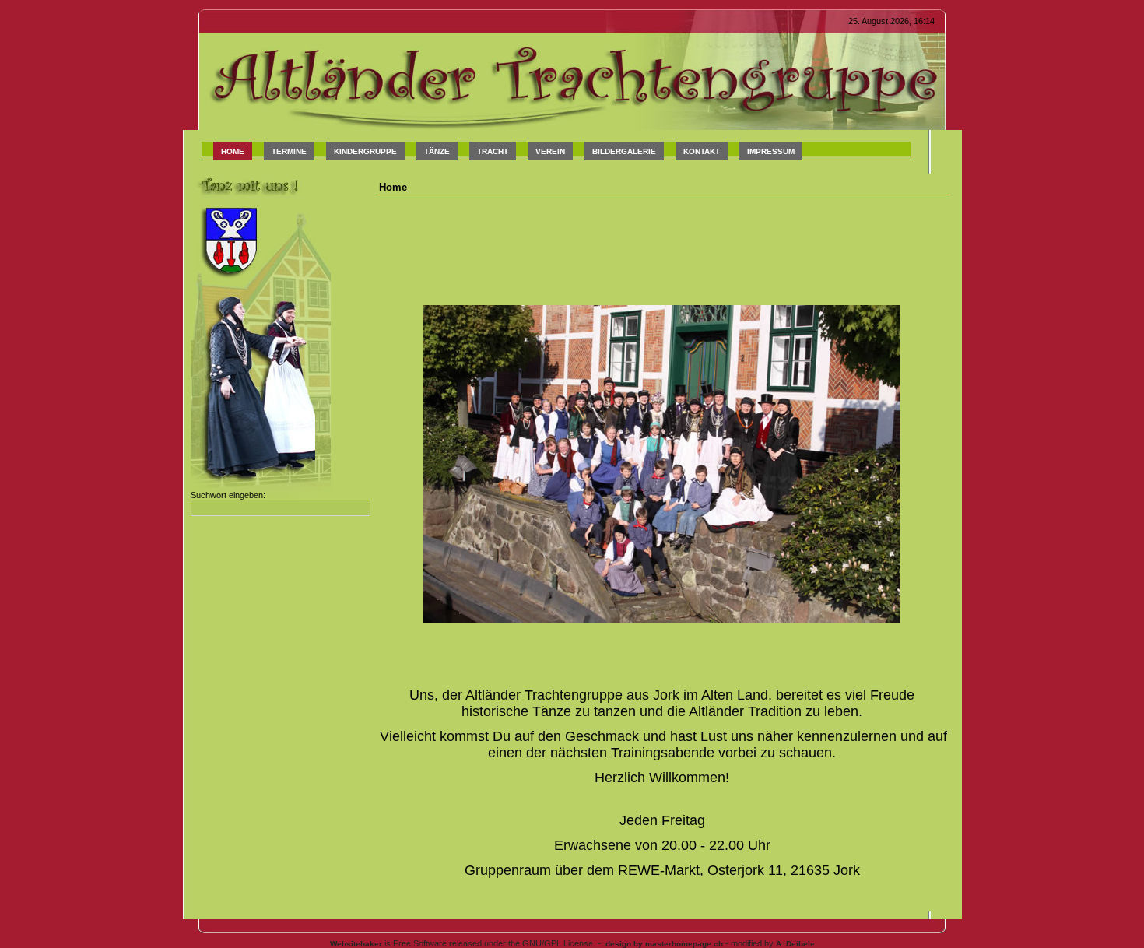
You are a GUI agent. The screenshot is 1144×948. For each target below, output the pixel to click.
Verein (550, 151)
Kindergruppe (365, 151)
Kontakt (701, 151)
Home (232, 151)
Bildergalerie (624, 151)
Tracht (492, 151)
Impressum (771, 151)
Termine (289, 151)
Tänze (437, 151)
